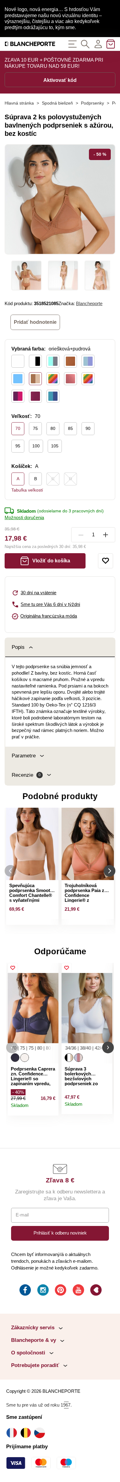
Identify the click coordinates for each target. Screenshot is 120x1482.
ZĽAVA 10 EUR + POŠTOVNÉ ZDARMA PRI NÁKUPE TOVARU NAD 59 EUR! (54, 63)
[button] (12, 1048)
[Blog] (95, 1291)
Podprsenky (92, 103)
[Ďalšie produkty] (109, 871)
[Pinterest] (60, 1291)
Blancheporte (89, 303)
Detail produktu (51, 1108)
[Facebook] (24, 1291)
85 (70, 428)
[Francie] (13, 1432)
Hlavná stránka (19, 103)
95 (17, 445)
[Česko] (41, 1432)
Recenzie (26, 775)
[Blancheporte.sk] (30, 44)
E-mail (22, 1214)
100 (36, 445)
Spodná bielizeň (57, 103)
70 (17, 428)
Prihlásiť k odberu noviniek (60, 1233)
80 (52, 428)
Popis (18, 647)
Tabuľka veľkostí (27, 490)
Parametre (24, 756)
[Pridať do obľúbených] (105, 561)
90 (88, 428)
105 (54, 445)
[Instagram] (42, 1291)
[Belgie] (27, 1432)
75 (35, 428)
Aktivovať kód (60, 80)
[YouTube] (78, 1291)
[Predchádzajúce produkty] (10, 871)
